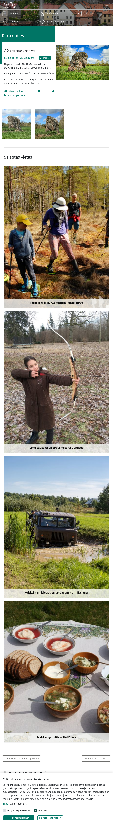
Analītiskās (43, 810)
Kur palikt (14, 21)
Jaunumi (13, 13)
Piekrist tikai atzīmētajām (50, 817)
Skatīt (6, 803)
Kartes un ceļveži (55, 21)
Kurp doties (53, 13)
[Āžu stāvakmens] (16, 124)
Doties (46, 57)
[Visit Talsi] (9, 4)
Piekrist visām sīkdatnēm (19, 817)
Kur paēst (89, 13)
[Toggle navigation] (106, 5)
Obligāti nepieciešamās (18, 810)
